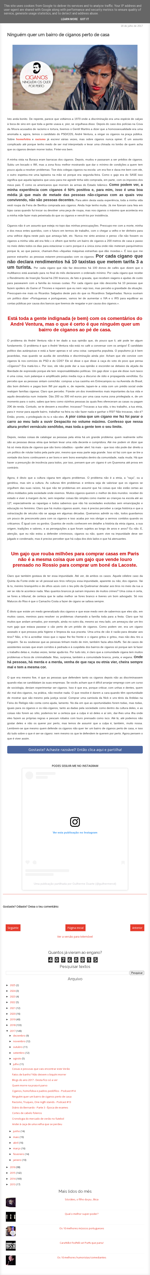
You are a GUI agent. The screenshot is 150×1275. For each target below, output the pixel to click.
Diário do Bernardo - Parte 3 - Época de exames (40, 1107)
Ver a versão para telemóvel (75, 936)
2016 (13, 1167)
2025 (13, 985)
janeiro (17, 1160)
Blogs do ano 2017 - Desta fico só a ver (35, 1080)
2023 (13, 996)
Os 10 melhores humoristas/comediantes (81, 1257)
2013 (13, 1184)
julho (16, 1064)
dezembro (19, 1035)
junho (17, 1131)
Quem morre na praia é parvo (29, 1085)
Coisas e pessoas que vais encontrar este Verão (41, 1069)
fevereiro (19, 1154)
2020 (13, 1013)
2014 (13, 1178)
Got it (84, 19)
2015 (13, 1173)
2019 (13, 1019)
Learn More (69, 19)
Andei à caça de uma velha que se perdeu (37, 1124)
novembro (19, 1041)
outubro (18, 1047)
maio (16, 1137)
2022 (13, 1002)
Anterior (137, 928)
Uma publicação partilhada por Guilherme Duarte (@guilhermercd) (75, 883)
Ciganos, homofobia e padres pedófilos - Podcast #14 (44, 1091)
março (17, 1148)
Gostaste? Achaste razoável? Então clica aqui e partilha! (75, 749)
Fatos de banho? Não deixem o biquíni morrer (39, 1074)
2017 (13, 1031)
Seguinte (13, 928)
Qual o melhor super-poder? (81, 1214)
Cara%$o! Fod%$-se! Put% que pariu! (82, 1243)
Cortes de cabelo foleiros (27, 1113)
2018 (13, 1025)
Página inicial (75, 928)
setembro (19, 1053)
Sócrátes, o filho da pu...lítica (81, 1199)
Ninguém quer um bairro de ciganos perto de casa (41, 1096)
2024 (13, 991)
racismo (40, 139)
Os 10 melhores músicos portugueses (81, 1228)
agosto (17, 1058)
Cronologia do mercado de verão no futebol (38, 1118)
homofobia (23, 139)
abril (16, 1142)
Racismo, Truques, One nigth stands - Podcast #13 (41, 1102)
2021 (13, 1008)
